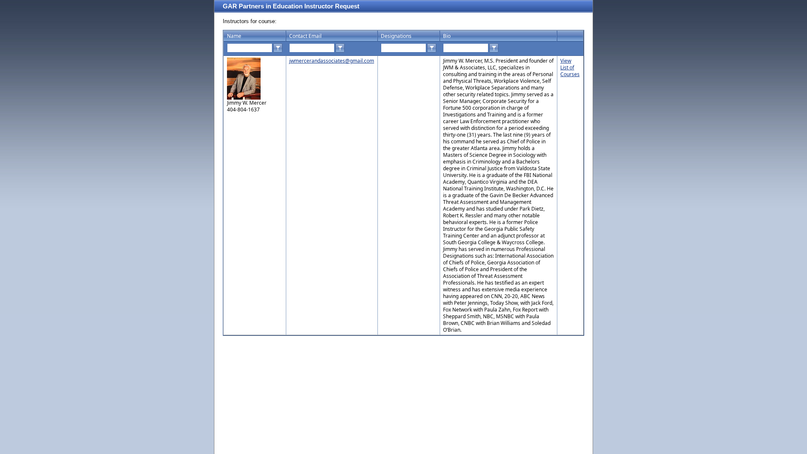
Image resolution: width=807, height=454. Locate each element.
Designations (396, 36)
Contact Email (305, 36)
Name (234, 36)
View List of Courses (570, 67)
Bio (447, 36)
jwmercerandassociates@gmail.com (331, 60)
